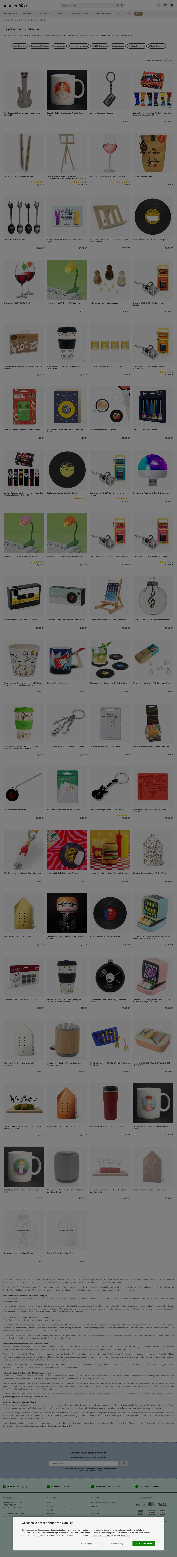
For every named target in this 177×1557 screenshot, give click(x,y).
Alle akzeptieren (143, 1544)
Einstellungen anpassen (91, 1543)
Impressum (125, 1535)
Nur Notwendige (117, 1543)
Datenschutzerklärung (101, 1535)
